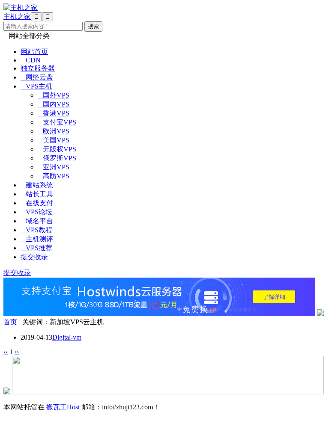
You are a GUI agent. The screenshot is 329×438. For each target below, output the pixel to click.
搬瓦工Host (63, 407)
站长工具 (37, 194)
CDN (31, 60)
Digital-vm (66, 337)
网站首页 (34, 51)
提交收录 (34, 256)
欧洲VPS (53, 131)
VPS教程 (36, 230)
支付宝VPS (57, 122)
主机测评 (37, 239)
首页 (10, 322)
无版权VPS (57, 149)
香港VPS (53, 113)
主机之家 (17, 16)
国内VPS (53, 104)
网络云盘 (37, 77)
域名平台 (37, 221)
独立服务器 (38, 68)
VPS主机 (36, 86)
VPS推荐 (36, 248)
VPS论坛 (36, 212)
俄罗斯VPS (57, 158)
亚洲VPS (53, 167)
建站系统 (37, 185)
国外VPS (53, 95)
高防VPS (53, 176)
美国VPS (53, 140)
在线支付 (37, 203)
